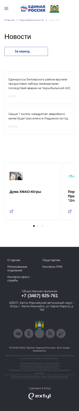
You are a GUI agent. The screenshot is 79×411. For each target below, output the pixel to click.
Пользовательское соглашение (39, 363)
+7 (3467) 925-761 (39, 295)
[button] (34, 226)
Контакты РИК (52, 266)
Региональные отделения (17, 268)
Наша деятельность (31, 20)
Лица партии (51, 260)
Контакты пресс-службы (18, 278)
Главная (9, 20)
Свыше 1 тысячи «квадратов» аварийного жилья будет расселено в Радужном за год (38, 116)
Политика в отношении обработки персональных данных (39, 371)
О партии (13, 260)
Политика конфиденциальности (39, 366)
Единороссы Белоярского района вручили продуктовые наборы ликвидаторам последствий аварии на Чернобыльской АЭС (39, 84)
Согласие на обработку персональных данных (39, 376)
